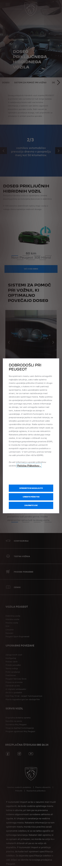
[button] (31, 496)
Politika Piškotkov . (29, 465)
